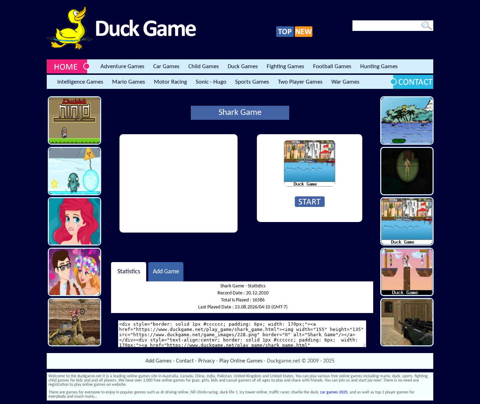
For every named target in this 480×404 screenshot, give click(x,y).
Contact (185, 361)
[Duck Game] (121, 49)
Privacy (206, 361)
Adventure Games (122, 67)
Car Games (166, 67)
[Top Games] (285, 36)
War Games (345, 82)
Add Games (158, 361)
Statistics (128, 271)
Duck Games (243, 67)
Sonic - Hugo (211, 82)
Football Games (332, 67)
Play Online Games (240, 361)
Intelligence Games (80, 82)
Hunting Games (379, 67)
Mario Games (128, 82)
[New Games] (303, 36)
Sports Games (252, 82)
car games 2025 (334, 392)
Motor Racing (170, 82)
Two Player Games (300, 82)
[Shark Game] (309, 185)
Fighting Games (285, 67)
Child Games (203, 67)
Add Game (166, 271)
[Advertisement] (178, 183)
